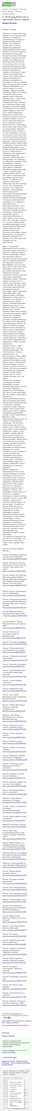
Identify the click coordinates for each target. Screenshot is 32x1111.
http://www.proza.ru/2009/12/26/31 (14, 628)
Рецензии (23, 9)
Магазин (10, 11)
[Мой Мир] (9, 1018)
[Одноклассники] (7, 1018)
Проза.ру (12, 1074)
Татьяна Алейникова (8, 1050)
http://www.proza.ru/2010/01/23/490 (14, 786)
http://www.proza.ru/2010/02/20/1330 (15, 922)
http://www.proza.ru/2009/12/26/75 (14, 652)
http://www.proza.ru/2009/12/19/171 (14, 859)
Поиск (5, 11)
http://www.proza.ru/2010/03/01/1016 (15, 794)
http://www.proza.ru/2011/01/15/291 (14, 902)
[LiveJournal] (10, 1018)
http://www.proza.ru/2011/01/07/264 (14, 676)
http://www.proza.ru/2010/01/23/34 (16, 616)
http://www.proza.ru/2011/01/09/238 (14, 826)
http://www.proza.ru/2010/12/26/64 (14, 595)
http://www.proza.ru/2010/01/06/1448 (15, 701)
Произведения (14, 9)
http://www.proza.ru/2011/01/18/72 (14, 820)
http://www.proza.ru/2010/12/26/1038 (15, 644)
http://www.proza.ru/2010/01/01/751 (14, 867)
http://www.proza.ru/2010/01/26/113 (14, 930)
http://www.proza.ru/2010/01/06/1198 (15, 770)
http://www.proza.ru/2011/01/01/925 (14, 936)
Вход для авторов (8, 14)
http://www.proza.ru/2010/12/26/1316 (15, 895)
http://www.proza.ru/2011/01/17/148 (14, 997)
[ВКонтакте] (5, 1018)
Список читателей (7, 1020)
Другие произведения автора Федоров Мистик (15, 1025)
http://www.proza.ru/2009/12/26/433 (14, 691)
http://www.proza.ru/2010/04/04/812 (14, 743)
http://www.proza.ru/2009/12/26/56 (14, 638)
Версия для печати (18, 1020)
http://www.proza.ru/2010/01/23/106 (14, 912)
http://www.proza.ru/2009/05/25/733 (15, 585)
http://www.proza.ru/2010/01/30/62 (14, 571)
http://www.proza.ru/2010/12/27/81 (14, 711)
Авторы (5, 9)
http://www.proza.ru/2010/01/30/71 (14, 737)
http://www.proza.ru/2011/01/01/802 (14, 944)
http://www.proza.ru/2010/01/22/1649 (15, 760)
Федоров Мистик (9, 23)
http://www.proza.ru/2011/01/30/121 (14, 962)
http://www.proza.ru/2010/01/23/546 (14, 972)
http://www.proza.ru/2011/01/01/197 (14, 751)
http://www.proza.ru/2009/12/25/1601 (15, 559)
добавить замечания (9, 1057)
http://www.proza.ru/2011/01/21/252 (14, 989)
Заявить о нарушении (12, 1022)
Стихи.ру (6, 1074)
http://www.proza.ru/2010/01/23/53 (14, 778)
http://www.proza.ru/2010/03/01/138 (14, 607)
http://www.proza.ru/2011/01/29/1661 (15, 954)
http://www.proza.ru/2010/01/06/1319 (15, 883)
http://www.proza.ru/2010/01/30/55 (14, 839)
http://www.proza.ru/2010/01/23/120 (14, 981)
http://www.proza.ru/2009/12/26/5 (14, 666)
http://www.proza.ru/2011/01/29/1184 (15, 889)
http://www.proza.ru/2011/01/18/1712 (15, 660)
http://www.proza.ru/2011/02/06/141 (14, 729)
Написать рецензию (8, 1036)
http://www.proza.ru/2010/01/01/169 (14, 721)
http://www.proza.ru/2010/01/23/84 (14, 849)
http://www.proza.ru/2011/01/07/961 (14, 684)
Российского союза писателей (19, 1108)
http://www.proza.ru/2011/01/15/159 (14, 812)
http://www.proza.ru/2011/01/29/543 (14, 1005)
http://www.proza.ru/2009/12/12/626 (14, 802)
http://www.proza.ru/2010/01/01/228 (14, 875)
